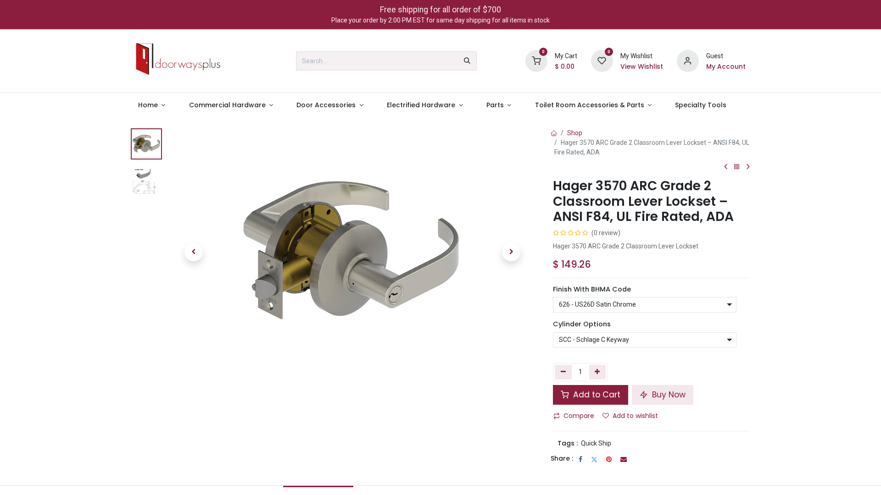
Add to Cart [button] (595, 394)
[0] (536, 60)
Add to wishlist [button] (635, 415)
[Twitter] (594, 459)
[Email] (623, 459)
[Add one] (597, 372)
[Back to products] (736, 167)
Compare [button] (578, 415)
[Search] (467, 61)
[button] (194, 252)
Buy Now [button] (668, 394)
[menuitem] (151, 105)
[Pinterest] (609, 459)
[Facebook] (580, 459)
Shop (574, 133)
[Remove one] (563, 372)
